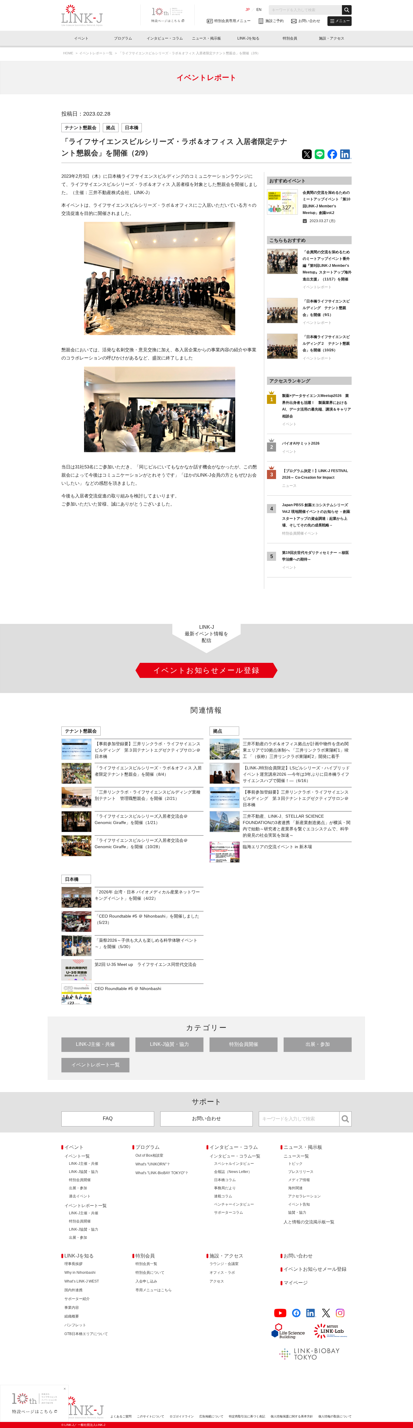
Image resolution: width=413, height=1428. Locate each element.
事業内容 (71, 1307)
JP (248, 10)
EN (259, 10)
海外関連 (295, 1188)
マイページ (296, 1282)
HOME (68, 53)
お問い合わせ (206, 1118)
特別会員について (149, 1272)
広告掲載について (211, 1416)
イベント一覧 (77, 1156)
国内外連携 (73, 1290)
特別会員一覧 (146, 1264)
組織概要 (71, 1316)
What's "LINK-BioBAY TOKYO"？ (161, 1173)
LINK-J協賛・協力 (169, 1044)
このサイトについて (150, 1416)
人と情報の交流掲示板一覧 (309, 1221)
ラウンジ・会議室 (224, 1264)
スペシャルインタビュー (234, 1163)
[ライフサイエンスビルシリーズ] (288, 1331)
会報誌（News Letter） (233, 1172)
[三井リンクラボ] (330, 1331)
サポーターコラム (228, 1212)
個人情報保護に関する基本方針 (292, 1416)
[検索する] (347, 10)
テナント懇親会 (80, 127)
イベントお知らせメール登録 (315, 1269)
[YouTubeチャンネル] (280, 1313)
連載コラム (223, 1196)
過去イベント (80, 1196)
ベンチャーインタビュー (234, 1204)
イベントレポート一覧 (96, 53)
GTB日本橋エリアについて (86, 1334)
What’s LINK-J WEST (81, 1281)
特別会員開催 (243, 1044)
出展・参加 (318, 1044)
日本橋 (131, 127)
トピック (295, 1163)
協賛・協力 (297, 1212)
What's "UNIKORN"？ (152, 1164)
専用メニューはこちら (153, 1290)
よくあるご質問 (121, 1416)
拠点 (110, 127)
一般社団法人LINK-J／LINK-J (86, 15)
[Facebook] (296, 1313)
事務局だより (225, 1188)
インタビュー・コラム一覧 (235, 1156)
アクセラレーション (304, 1196)
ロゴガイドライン (182, 1416)
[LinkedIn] (311, 1313)
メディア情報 (299, 1180)
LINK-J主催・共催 (95, 1044)
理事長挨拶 (73, 1264)
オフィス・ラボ (222, 1272)
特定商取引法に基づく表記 (247, 1416)
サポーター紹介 (77, 1299)
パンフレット (75, 1325)
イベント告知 (299, 1204)
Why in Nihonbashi (80, 1272)
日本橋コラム (225, 1180)
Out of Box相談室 (149, 1155)
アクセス (217, 1281)
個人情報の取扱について (335, 1416)
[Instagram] (340, 1313)
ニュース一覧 (296, 1156)
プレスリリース (301, 1172)
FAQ (107, 1118)
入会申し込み (146, 1281)
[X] (326, 1313)
